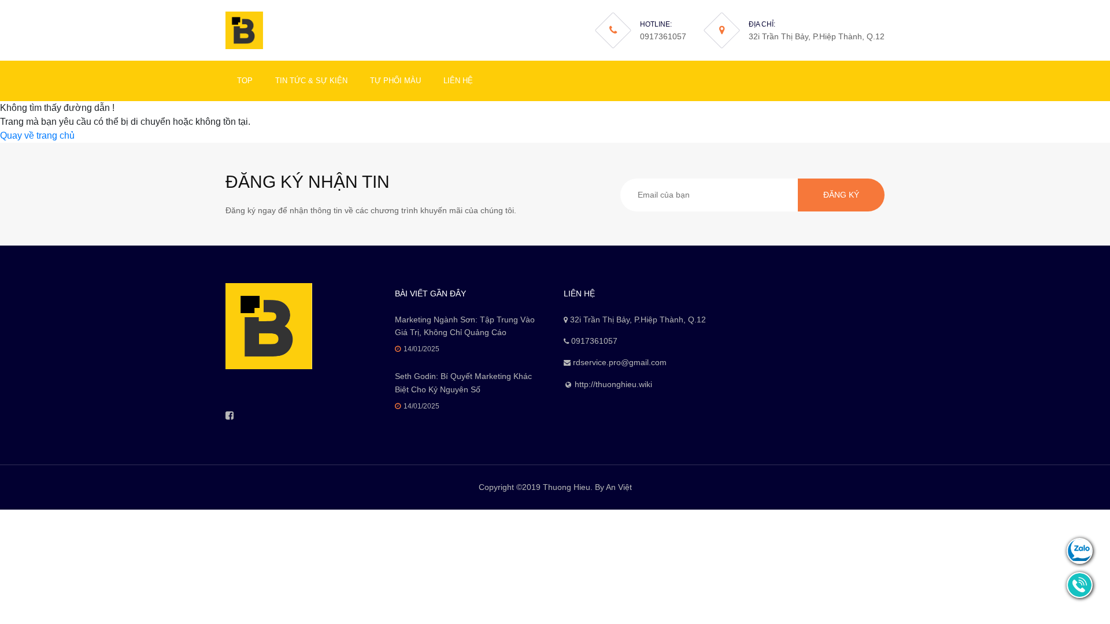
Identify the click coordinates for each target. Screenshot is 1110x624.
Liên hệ (458, 80)
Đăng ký (841, 194)
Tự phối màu (395, 80)
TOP (245, 80)
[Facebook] (229, 416)
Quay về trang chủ (37, 135)
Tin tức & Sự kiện (311, 80)
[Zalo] (1080, 549)
